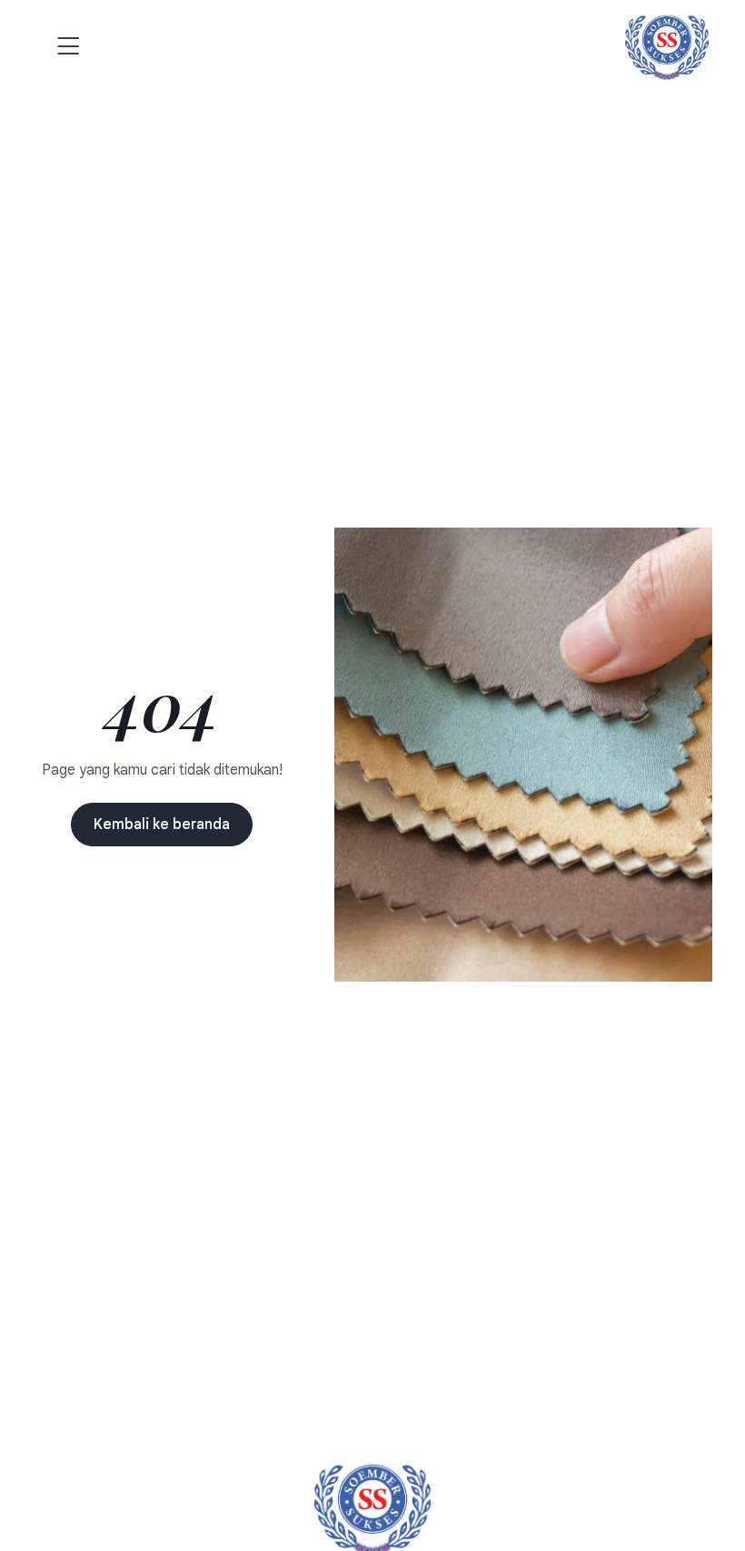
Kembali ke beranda (162, 824)
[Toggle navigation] (61, 47)
